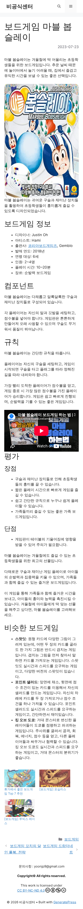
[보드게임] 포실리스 (52, 789)
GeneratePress (64, 902)
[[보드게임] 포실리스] (54, 778)
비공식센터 (19, 6)
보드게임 (71, 839)
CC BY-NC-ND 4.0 (31, 890)
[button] (59, 6)
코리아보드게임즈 (42, 246)
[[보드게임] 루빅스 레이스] (19, 808)
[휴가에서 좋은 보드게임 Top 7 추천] (19, 778)
